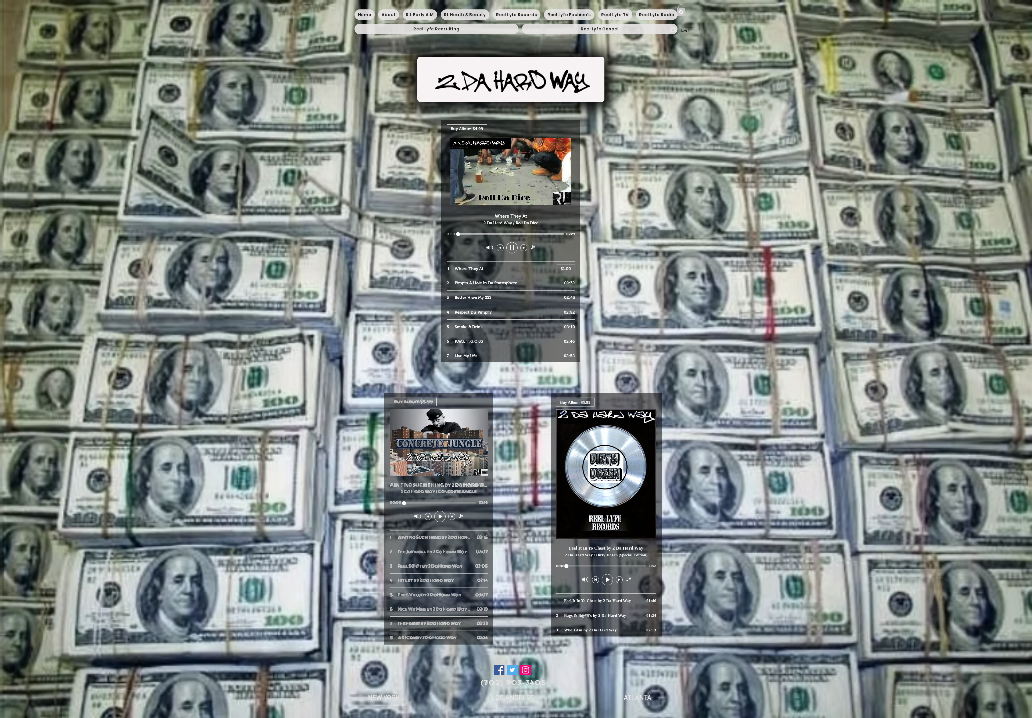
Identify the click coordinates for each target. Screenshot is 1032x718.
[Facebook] (499, 670)
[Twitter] (512, 670)
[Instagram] (525, 670)
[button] (681, 10)
